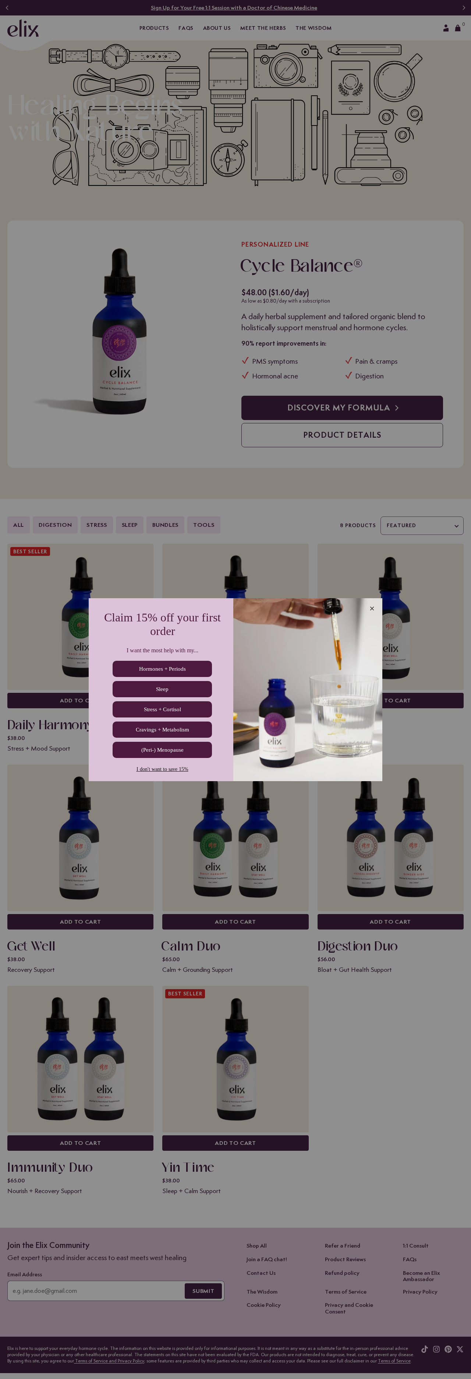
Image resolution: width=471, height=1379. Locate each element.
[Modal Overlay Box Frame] (235, 689)
